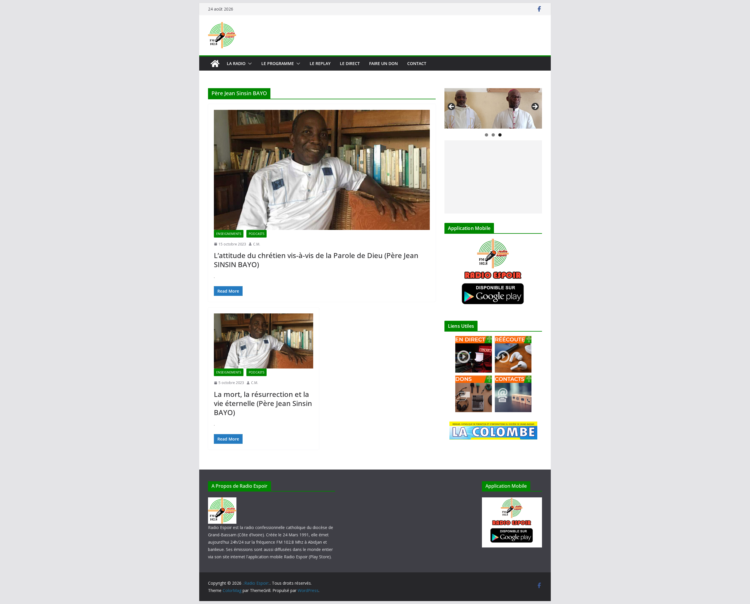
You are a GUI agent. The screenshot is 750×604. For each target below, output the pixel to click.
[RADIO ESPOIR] (222, 501)
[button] (249, 63)
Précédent (451, 107)
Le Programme (277, 63)
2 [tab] (493, 135)
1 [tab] (486, 135)
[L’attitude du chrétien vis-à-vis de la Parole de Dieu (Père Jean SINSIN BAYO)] (322, 170)
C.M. (256, 244)
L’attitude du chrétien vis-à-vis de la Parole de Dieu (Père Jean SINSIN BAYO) (316, 259)
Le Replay (320, 63)
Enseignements (228, 234)
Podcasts (256, 234)
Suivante (534, 107)
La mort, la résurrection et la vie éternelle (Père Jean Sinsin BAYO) (263, 403)
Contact (416, 63)
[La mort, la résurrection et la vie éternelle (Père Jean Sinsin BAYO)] (263, 340)
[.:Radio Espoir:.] (215, 64)
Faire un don (383, 63)
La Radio (236, 63)
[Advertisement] (493, 177)
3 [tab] (500, 135)
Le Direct (350, 63)
